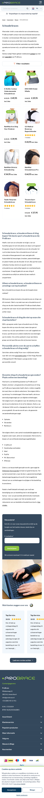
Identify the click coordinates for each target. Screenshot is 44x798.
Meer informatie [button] (8, 733)
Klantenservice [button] (8, 722)
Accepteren (11, 790)
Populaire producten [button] (10, 728)
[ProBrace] (11, 3)
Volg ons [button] (5, 738)
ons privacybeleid (19, 784)
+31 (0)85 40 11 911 (9, 701)
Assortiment (10, 19)
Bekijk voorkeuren (22, 795)
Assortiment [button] (7, 717)
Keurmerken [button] (7, 749)
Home (3, 19)
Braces (16, 19)
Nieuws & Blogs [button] (8, 744)
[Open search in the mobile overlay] (15, 8)
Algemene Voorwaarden (10, 471)
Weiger (32, 790)
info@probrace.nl (8, 697)
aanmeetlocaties (20, 356)
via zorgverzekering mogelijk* (23, 14)
